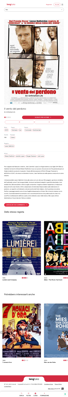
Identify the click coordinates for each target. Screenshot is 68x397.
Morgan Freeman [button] (31, 156)
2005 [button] (6, 130)
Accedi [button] (57, 4)
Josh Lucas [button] (41, 156)
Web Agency (51, 388)
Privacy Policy (58, 384)
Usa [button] (20, 130)
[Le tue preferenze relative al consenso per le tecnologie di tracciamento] (65, 394)
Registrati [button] (49, 4)
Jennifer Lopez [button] (20, 156)
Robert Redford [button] (9, 156)
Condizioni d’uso (48, 384)
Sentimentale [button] (37, 130)
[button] (43, 117)
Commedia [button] (28, 130)
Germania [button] (14, 130)
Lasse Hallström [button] (9, 146)
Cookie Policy (7, 386)
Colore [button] (13, 137)
